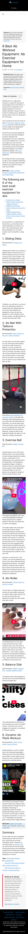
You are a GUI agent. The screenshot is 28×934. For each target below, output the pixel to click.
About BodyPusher (8, 912)
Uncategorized (9, 860)
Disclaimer (14, 919)
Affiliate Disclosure (9, 917)
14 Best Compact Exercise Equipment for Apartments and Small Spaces (13, 173)
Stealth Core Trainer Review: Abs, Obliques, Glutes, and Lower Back (13, 825)
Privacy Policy (20, 917)
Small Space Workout (13, 858)
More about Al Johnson (12, 904)
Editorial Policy (10, 914)
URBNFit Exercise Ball (13, 206)
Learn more (6, 40)
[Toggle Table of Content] (19, 96)
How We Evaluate (14, 87)
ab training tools (18, 844)
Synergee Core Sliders (13, 200)
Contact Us (19, 914)
